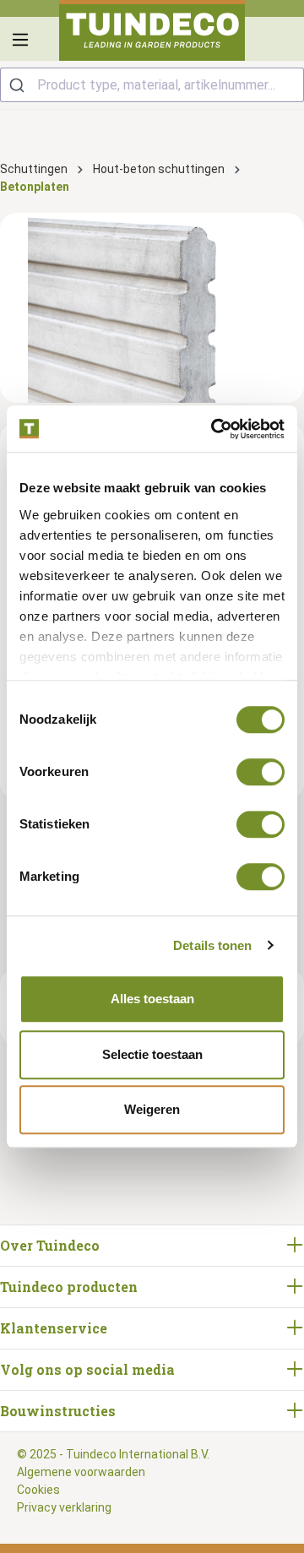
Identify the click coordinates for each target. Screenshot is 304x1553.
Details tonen (212, 945)
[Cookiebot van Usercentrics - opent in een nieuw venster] (214, 429)
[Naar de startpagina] (152, 30)
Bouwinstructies (58, 1411)
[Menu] (20, 40)
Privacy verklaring (64, 1507)
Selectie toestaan (152, 1054)
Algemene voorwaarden (81, 1472)
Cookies (38, 1489)
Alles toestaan (152, 998)
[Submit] (19, 84)
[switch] (260, 771)
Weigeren (152, 1109)
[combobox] (152, 85)
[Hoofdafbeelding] (152, 308)
